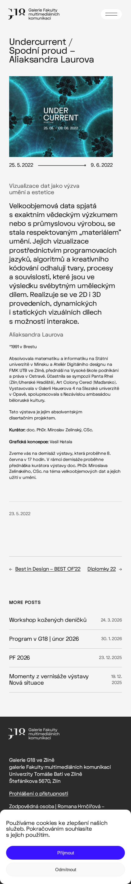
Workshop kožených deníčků (48, 620)
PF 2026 (19, 658)
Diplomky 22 (101, 569)
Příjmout (65, 852)
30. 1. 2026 (111, 638)
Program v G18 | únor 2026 (44, 639)
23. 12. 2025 (110, 657)
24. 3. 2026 (111, 620)
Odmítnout (65, 869)
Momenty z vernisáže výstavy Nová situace (49, 679)
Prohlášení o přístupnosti (38, 793)
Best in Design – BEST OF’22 (47, 569)
